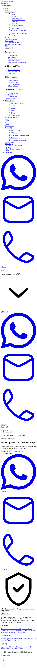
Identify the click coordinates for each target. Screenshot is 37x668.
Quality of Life (9, 41)
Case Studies (8, 152)
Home (6, 8)
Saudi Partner (11, 632)
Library (7, 119)
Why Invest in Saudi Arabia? (13, 44)
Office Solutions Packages (12, 149)
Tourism (14, 23)
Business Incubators (14, 71)
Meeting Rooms (13, 86)
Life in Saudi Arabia (11, 39)
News (6, 122)
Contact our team (19, 451)
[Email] (18, 227)
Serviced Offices (13, 82)
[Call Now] (18, 265)
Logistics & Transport (18, 20)
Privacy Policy (28, 647)
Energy (14, 16)
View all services (11, 98)
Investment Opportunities (12, 42)
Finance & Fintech (17, 18)
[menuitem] (15, 26)
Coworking (12, 630)
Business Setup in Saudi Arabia (17, 62)
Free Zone (19, 630)
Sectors (13, 14)
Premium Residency (14, 70)
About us (7, 10)
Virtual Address (13, 80)
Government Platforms (11, 117)
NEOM (7, 46)
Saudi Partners (12, 55)
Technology (15, 21)
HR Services (26, 630)
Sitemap (20, 648)
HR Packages (9, 144)
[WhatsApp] (18, 190)
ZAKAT (10, 95)
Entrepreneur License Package (14, 145)
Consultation (12, 57)
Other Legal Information (16, 647)
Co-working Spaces (14, 84)
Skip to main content (7, 1)
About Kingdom (6, 639)
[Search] (3, 267)
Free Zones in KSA (14, 60)
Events (7, 124)
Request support (6, 451)
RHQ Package (9, 147)
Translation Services (14, 59)
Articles (7, 120)
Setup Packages (9, 142)
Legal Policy (4, 647)
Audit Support (12, 96)
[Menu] (4, 425)
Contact (7, 151)
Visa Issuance (12, 73)
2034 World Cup (9, 640)
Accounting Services (14, 93)
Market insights (9, 126)
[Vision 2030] (5, 655)
